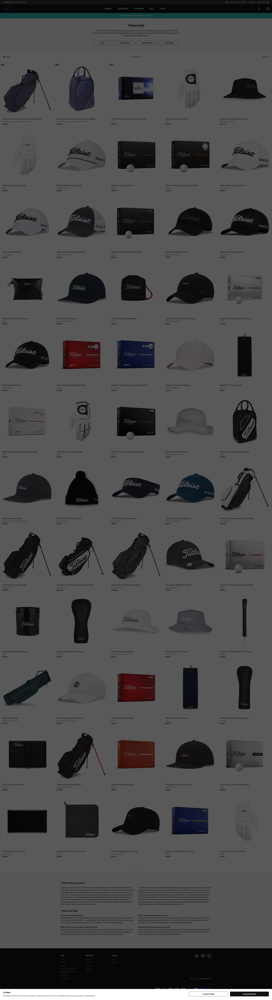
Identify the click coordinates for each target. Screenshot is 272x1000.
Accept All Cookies (249, 994)
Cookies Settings (208, 994)
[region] (136, 994)
